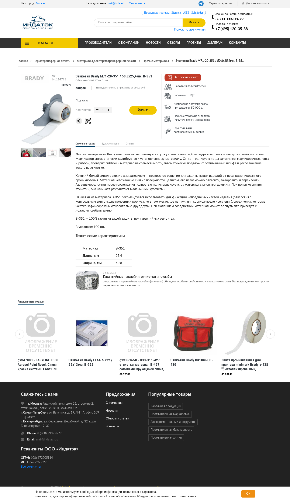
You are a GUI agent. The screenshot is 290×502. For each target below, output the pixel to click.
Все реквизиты (31, 466)
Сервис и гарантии (220, 3)
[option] (41, 341)
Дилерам (214, 42)
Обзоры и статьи (117, 418)
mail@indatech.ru (118, 3)
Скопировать (137, 3)
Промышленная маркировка (170, 414)
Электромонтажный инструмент (173, 422)
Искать (194, 22)
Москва (40, 3)
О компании (128, 42)
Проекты (193, 42)
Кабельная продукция (166, 406)
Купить (143, 110)
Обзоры (173, 42)
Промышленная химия (166, 437)
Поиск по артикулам (190, 29)
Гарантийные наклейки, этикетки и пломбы (137, 276)
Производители (98, 42)
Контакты (237, 42)
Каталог (46, 43)
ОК (248, 493)
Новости (153, 42)
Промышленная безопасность (171, 429)
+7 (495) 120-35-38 (231, 29)
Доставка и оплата (257, 3)
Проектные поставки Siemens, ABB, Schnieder (173, 12)
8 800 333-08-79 (229, 19)
